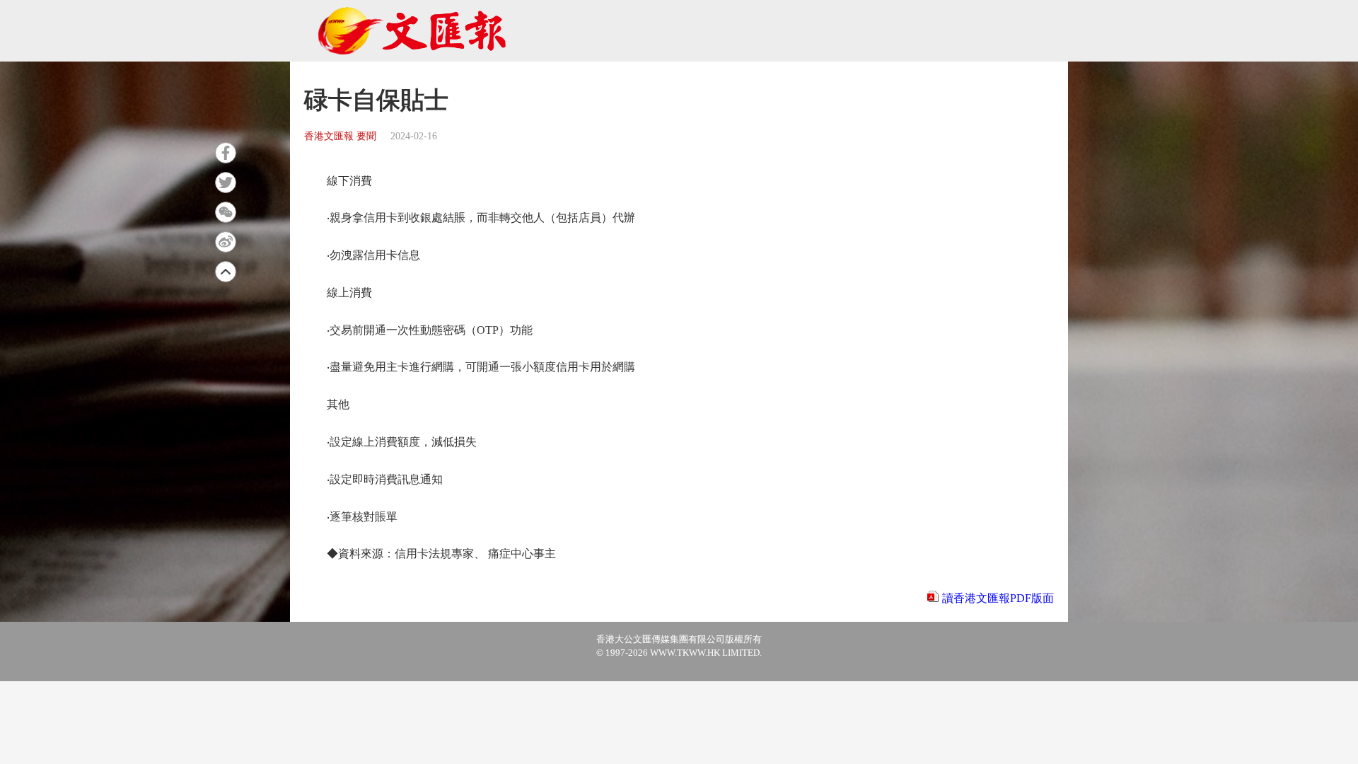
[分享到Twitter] (225, 182)
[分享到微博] (225, 242)
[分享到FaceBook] (225, 152)
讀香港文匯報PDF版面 (998, 598)
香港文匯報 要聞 (340, 136)
